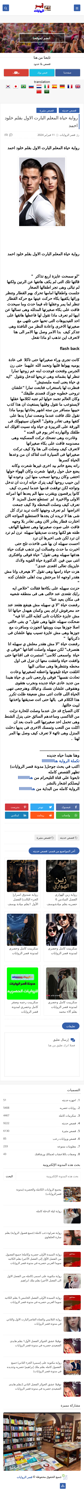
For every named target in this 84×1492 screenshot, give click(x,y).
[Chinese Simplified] (38, 92)
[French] (69, 87)
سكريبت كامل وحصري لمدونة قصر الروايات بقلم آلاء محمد (62, 1007)
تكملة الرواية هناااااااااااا (60, 760)
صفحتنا (67, 72)
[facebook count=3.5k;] (56, 1486)
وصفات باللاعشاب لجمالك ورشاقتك (55, 1154)
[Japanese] (14, 87)
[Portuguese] (22, 87)
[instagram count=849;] (21, 1486)
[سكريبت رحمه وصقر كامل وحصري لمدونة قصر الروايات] (22, 983)
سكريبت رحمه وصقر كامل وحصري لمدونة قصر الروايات (24, 1007)
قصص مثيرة (47, 110)
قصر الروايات (24, 1477)
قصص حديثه (69, 110)
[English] (76, 87)
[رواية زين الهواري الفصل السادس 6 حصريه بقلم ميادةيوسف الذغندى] (61, 876)
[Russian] (30, 87)
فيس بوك (42, 72)
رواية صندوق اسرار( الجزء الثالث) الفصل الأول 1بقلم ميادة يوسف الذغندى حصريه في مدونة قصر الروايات (23, 903)
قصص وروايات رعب (64, 1139)
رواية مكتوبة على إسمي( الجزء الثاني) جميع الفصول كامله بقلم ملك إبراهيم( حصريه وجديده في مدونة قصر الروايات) (34, 1367)
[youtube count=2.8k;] (35, 1486)
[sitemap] (63, 1486)
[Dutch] (38, 87)
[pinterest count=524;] (28, 1486)
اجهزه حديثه (69, 1100)
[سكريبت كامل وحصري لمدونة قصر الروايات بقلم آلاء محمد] (61, 983)
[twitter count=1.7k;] (49, 1486)
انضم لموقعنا (41, 38)
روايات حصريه (67, 1108)
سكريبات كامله (67, 1115)
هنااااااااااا (25, 777)
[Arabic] (45, 92)
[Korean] (7, 87)
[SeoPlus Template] (64, 1477)
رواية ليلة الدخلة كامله (48, 1211)
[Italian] (45, 87)
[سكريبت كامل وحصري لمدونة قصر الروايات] (61, 930)
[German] (61, 87)
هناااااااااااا (27, 788)
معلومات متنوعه (66, 1146)
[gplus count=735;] (42, 1486)
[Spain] (53, 87)
